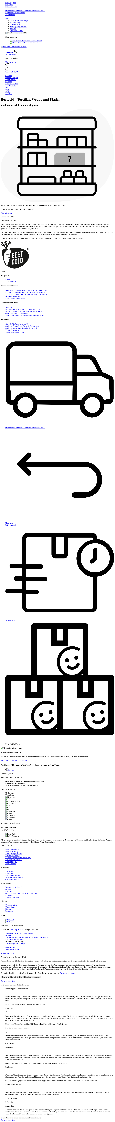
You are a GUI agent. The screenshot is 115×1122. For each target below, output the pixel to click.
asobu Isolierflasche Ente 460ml (16, 313)
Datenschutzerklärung (67, 973)
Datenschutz (9, 935)
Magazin (8, 891)
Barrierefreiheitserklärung (14, 939)
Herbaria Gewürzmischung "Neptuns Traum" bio (22, 309)
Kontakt (13, 29)
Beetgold (13, 281)
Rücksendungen (15, 23)
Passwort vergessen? (12, 875)
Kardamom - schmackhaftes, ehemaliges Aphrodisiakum (25, 292)
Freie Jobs (9, 911)
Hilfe (7, 18)
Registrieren (9, 873)
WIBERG (9, 307)
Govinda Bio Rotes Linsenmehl (16, 324)
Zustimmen (5, 977)
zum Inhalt (9, 5)
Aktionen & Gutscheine (13, 860)
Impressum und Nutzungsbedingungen (19, 933)
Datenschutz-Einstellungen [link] (14, 941)
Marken (8, 279)
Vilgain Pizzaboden (12, 330)
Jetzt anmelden (10, 54)
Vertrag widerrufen (7, 953)
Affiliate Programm (12, 897)
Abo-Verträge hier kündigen (15, 944)
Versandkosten (15, 25)
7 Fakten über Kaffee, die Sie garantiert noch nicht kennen (26, 294)
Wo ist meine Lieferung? (14, 877)
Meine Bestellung (11, 852)
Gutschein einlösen (12, 879)
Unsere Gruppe (10, 907)
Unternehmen (10, 947)
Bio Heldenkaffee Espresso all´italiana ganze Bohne (23, 311)
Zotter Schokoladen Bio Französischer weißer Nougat (24, 315)
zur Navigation (10, 3)
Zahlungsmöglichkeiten (18, 27)
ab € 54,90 (25, 11)
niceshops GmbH (17, 930)
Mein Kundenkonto (12, 850)
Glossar (8, 889)
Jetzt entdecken (6, 213)
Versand (10, 15)
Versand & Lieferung (12, 856)
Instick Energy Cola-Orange (15, 332)
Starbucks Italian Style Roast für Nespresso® (21, 328)
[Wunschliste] (7, 66)
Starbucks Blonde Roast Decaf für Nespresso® (22, 326)
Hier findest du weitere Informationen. (14, 761)
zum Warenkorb (11, 7)
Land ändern (18, 926)
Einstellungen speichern (9, 1118)
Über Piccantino (11, 905)
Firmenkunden (10, 864)
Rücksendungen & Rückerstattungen (18, 858)
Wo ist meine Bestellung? (19, 20)
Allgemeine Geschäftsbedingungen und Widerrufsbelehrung (26, 937)
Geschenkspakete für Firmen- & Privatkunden (21, 893)
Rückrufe (8, 895)
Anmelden (9, 871)
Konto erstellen (10, 62)
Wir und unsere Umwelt (13, 887)
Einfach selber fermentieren (15, 298)
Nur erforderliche (16, 977)
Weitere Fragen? (11, 862)
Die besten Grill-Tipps (13, 296)
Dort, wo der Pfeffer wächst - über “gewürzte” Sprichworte (26, 290)
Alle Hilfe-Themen (16, 31)
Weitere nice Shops (12, 949)
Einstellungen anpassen (32, 977)
